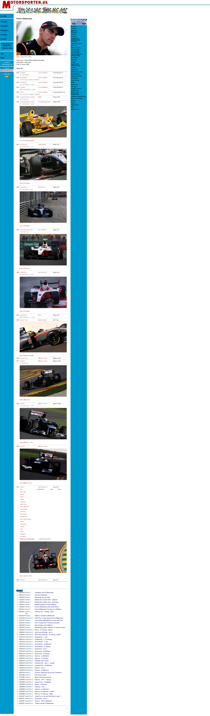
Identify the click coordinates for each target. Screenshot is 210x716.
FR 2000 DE (23, 77)
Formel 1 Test (23, 320)
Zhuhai (22, 499)
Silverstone (23, 511)
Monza (22, 521)
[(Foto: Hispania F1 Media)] (43, 336)
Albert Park (23, 491)
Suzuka (22, 526)
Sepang (22, 494)
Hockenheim (23, 514)
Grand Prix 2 (23, 144)
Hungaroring (23, 516)
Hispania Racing (42, 320)
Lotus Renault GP (42, 487)
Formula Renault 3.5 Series (27, 97)
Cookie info (6, 74)
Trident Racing (42, 144)
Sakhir (21, 496)
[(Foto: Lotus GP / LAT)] (42, 38)
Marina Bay (23, 524)
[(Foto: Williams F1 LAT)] (43, 464)
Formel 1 (22, 361)
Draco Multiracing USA (44, 101)
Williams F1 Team (42, 358)
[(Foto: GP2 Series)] (43, 164)
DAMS (39, 97)
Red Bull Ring (23, 509)
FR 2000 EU (23, 82)
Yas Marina (23, 536)
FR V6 (22, 92)
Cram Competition (42, 72)
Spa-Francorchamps (25, 519)
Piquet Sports (41, 187)
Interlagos (22, 534)
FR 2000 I (22, 72)
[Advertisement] (98, 40)
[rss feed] (7, 77)
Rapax (39, 315)
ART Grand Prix (42, 229)
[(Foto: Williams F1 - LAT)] (43, 423)
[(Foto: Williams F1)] (43, 381)
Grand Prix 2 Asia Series (26, 229)
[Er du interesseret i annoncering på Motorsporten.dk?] (7, 50)
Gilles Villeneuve (24, 506)
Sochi (21, 529)
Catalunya (22, 501)
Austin (21, 531)
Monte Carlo (23, 504)
